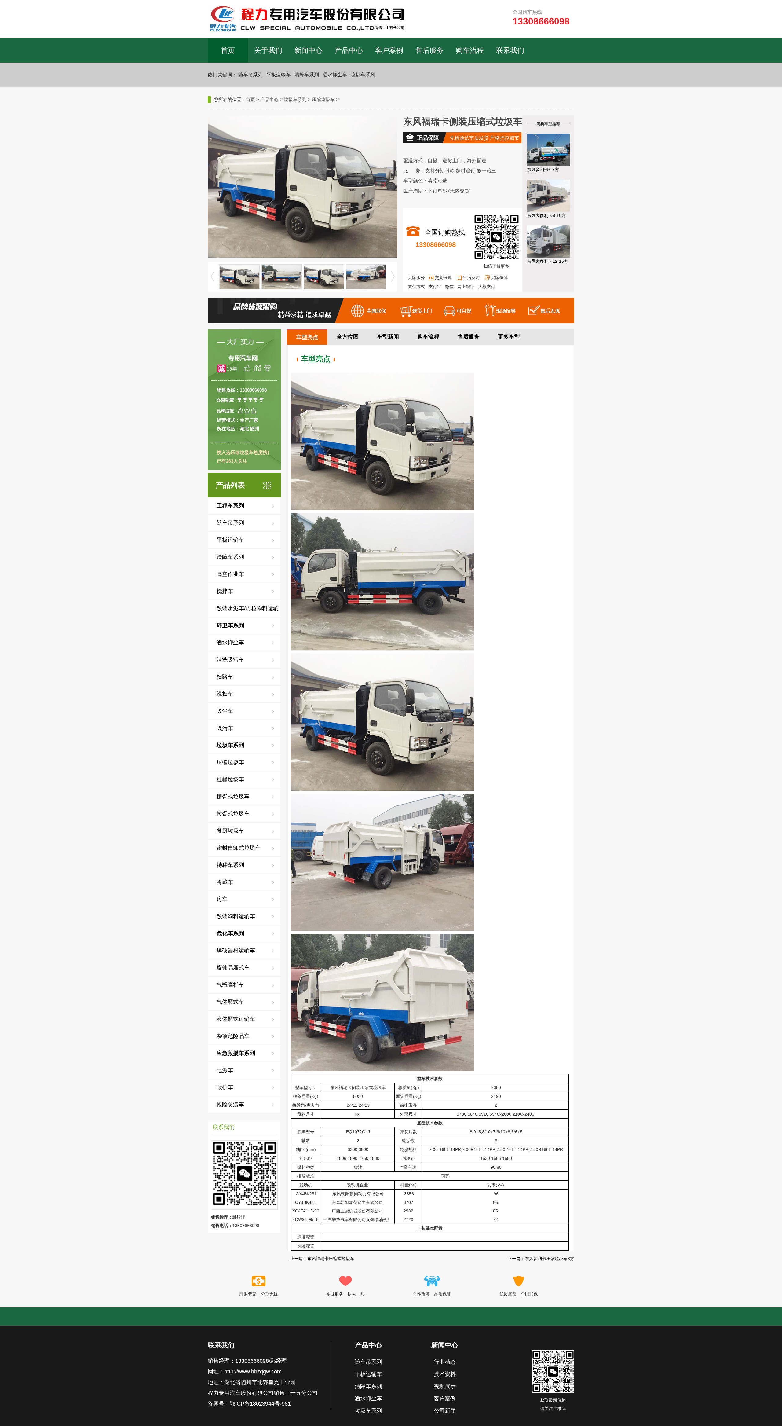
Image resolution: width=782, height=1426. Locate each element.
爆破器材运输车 (236, 951)
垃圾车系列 (363, 74)
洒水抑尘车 (335, 74)
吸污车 (225, 728)
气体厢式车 (230, 1002)
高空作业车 (230, 574)
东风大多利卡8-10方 (546, 215)
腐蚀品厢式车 (233, 968)
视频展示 (445, 1386)
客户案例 (389, 50)
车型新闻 (388, 337)
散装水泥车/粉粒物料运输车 (248, 611)
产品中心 (349, 50)
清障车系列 (306, 74)
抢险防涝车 (230, 1105)
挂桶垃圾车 (230, 779)
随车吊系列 (250, 74)
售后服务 (429, 50)
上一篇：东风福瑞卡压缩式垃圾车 (322, 1258)
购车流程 (470, 50)
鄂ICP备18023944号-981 (260, 1404)
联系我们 (510, 50)
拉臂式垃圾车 (233, 814)
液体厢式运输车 (236, 1019)
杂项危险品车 (233, 1036)
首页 (228, 50)
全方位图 (348, 337)
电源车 (225, 1070)
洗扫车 (225, 694)
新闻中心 (308, 50)
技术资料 (445, 1374)
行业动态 (445, 1362)
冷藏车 (225, 882)
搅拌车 (225, 591)
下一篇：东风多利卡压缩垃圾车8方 (541, 1258)
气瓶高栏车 (230, 985)
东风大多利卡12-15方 (547, 261)
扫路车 (225, 677)
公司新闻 (445, 1411)
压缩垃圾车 (323, 99)
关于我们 (268, 50)
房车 (222, 899)
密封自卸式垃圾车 (239, 848)
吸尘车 (225, 711)
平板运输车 (278, 74)
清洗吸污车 (230, 660)
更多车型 (509, 337)
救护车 (225, 1087)
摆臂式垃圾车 (233, 797)
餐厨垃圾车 (230, 831)
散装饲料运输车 (236, 916)
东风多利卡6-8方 (543, 169)
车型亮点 (307, 337)
